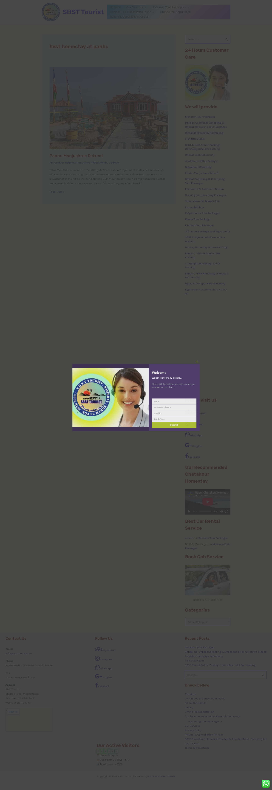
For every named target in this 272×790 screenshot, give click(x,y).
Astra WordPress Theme (161, 776)
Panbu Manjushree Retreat (76, 155)
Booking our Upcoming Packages (205, 195)
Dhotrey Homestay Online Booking (206, 247)
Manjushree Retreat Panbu (91, 162)
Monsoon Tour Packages (200, 116)
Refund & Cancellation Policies (129, 16)
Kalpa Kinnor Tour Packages (202, 213)
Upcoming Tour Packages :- (169, 7)
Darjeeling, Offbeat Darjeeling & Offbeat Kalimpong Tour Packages (225, 651)
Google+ (197, 446)
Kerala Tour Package (197, 219)
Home (113, 7)
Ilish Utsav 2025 (195, 138)
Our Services (134, 7)
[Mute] (221, 511)
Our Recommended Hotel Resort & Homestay (212, 716)
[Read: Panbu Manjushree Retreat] (109, 107)
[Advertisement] (207, 346)
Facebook (194, 456)
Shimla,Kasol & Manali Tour (202, 201)
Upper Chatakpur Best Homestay (205, 283)
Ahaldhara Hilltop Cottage (201, 161)
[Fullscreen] (226, 511)
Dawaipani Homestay (198, 167)
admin (189, 538)
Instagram (196, 424)
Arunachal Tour (194, 207)
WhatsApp (196, 435)
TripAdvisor (199, 413)
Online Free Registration (175, 12)
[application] (119, 7)
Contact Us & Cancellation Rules (130, 12)
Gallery (189, 707)
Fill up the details (195, 702)
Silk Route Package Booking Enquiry (207, 231)
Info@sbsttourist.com (19, 653)
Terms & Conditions (197, 747)
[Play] (189, 511)
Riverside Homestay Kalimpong (204, 132)
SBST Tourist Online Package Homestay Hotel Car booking (220, 665)
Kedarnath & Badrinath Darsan (204, 189)
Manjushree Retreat (62, 162)
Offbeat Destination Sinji (200, 154)
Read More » (57, 191)
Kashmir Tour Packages (199, 225)
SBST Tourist (83, 12)
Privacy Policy (193, 730)
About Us (190, 694)
